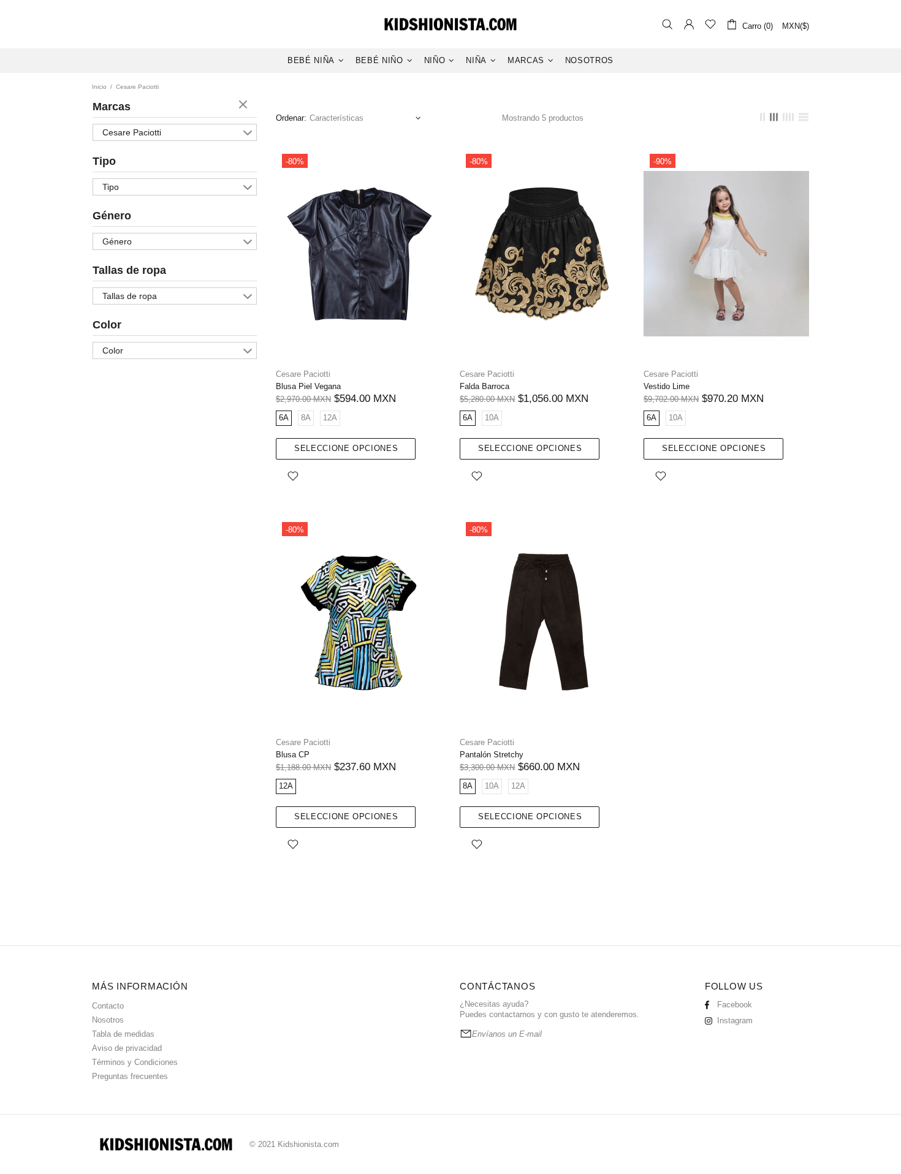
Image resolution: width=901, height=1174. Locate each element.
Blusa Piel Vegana (308, 386)
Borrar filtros (244, 105)
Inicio (99, 86)
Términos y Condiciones (135, 1062)
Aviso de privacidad (127, 1048)
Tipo (104, 161)
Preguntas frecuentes (130, 1076)
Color (107, 325)
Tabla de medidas (123, 1034)
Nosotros (108, 1019)
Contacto (108, 1005)
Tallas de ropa (129, 270)
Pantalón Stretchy (491, 754)
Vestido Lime (667, 386)
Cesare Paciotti (131, 132)
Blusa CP (293, 754)
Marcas (112, 106)
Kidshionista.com (450, 24)
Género (112, 216)
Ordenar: (291, 118)
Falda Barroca (484, 386)
